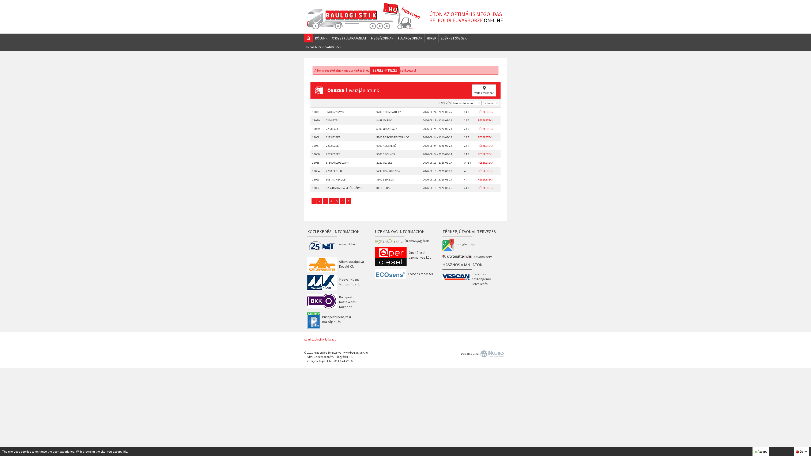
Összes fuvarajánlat (349, 38)
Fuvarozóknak (410, 38)
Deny (803, 451)
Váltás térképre (484, 93)
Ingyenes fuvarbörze (324, 47)
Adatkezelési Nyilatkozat (320, 339)
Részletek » (486, 112)
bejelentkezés (384, 70)
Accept (762, 451)
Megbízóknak (382, 38)
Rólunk (321, 38)
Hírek (431, 38)
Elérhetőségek (454, 38)
